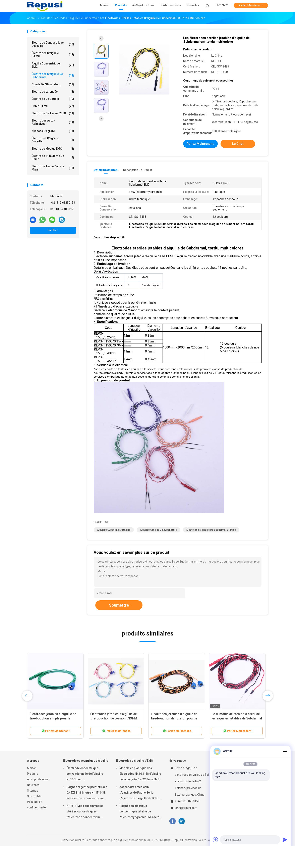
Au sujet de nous (38, 779)
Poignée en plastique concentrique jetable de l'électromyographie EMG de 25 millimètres (140, 812)
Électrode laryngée (53, 91)
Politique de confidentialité (36, 804)
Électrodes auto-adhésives (53, 122)
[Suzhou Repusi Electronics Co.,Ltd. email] (33, 219)
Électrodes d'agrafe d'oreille (53, 140)
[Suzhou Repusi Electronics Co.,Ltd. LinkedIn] (181, 821)
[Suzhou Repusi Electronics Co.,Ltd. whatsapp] (42, 219)
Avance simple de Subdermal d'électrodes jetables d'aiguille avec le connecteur (173, 718)
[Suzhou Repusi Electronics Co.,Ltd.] (44, 6)
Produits (32, 773)
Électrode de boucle (53, 98)
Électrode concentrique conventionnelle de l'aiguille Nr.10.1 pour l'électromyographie (84, 774)
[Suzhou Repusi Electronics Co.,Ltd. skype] (62, 219)
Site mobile (34, 796)
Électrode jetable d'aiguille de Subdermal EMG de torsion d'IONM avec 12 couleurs (237, 718)
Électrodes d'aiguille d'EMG (53, 54)
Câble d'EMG (53, 106)
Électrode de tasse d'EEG (53, 113)
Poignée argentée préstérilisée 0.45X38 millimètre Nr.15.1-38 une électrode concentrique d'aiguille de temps (86, 793)
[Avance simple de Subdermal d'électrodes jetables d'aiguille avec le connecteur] (177, 681)
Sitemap (32, 790)
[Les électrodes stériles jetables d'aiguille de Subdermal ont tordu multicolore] (144, 70)
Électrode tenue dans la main (53, 168)
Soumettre (119, 605)
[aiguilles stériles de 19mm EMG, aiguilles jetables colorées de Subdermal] (116, 681)
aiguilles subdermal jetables (113, 529)
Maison (32, 768)
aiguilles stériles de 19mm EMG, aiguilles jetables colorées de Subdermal (113, 718)
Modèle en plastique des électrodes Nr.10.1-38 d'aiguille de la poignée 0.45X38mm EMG (140, 773)
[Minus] (285, 751)
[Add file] (215, 839)
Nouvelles (33, 785)
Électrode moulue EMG (53, 148)
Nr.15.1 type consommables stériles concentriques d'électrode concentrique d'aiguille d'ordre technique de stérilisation (86, 812)
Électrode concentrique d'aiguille (53, 44)
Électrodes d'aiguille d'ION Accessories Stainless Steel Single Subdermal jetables (55, 718)
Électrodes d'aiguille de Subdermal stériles (211, 529)
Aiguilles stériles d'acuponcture (158, 529)
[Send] (285, 839)
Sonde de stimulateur (53, 84)
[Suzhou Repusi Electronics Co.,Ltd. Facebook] (172, 821)
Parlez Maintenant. (251, 5)
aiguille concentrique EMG (53, 65)
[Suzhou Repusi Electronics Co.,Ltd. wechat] (52, 219)
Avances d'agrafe (53, 131)
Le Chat (53, 230)
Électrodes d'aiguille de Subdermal (53, 75)
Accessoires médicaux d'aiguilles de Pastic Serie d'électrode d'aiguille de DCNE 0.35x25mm (139, 793)
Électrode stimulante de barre (53, 157)
